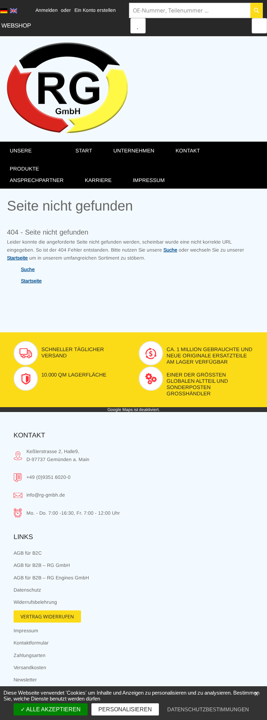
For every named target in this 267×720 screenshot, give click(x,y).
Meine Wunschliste (138, 25)
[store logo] (67, 87)
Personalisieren (125, 709)
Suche (170, 250)
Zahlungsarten (30, 655)
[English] (13, 11)
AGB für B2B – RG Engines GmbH (51, 577)
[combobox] (196, 10)
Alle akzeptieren (53, 709)
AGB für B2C (28, 553)
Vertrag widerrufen (47, 616)
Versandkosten (30, 667)
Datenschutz (27, 590)
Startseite (17, 258)
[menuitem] (35, 159)
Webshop (16, 25)
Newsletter (25, 679)
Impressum (26, 630)
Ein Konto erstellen (95, 10)
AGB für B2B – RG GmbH (42, 565)
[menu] (133, 165)
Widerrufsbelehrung (35, 602)
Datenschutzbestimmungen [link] (208, 709)
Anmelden (46, 10)
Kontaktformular (31, 643)
